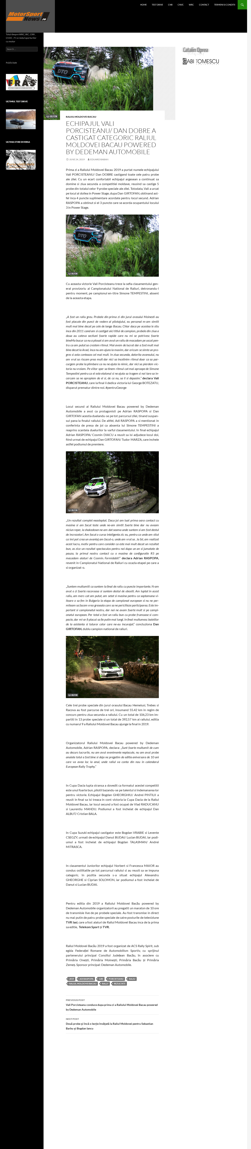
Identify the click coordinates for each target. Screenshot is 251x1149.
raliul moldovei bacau (82, 983)
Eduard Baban (99, 159)
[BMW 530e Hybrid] (21, 119)
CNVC (181, 4)
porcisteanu (116, 979)
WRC (191, 4)
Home (143, 4)
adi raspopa (86, 979)
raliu (132, 979)
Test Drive (157, 4)
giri (101, 979)
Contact (204, 4)
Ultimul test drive (17, 101)
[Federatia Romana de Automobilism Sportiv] (22, 81)
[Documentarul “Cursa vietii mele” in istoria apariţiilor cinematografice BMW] (21, 160)
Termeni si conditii (224, 4)
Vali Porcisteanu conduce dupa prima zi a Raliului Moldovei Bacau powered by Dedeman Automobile (112, 1005)
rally (105, 983)
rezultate (120, 983)
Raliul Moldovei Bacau (81, 116)
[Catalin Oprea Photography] (195, 51)
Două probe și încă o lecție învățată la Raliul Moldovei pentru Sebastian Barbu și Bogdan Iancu (109, 1023)
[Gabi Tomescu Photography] (200, 61)
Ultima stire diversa (18, 142)
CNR (170, 4)
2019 (71, 979)
